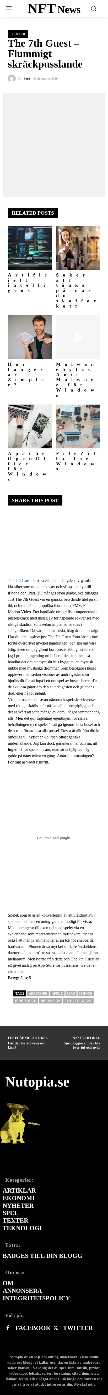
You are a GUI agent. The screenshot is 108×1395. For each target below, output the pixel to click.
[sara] (13, 78)
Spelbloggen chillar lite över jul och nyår (82, 1045)
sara (27, 78)
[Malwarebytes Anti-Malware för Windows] (78, 337)
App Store (38, 993)
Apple (57, 993)
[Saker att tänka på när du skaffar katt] (78, 248)
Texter (18, 34)
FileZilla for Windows (77, 461)
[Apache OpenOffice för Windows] (30, 427)
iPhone (86, 993)
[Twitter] (55, 1328)
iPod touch (25, 1001)
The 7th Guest (19, 580)
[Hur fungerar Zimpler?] (30, 337)
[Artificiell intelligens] (30, 248)
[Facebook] (8, 1328)
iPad (71, 993)
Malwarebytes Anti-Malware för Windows (77, 380)
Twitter (78, 1328)
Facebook (33, 1328)
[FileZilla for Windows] (78, 427)
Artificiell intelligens (29, 282)
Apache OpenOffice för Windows (29, 466)
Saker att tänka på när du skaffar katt (78, 290)
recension (51, 1001)
